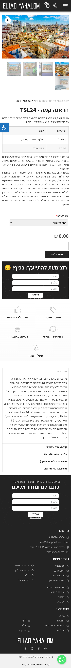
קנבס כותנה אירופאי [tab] (56, 447)
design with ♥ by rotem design (35, 664)
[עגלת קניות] (48, 5)
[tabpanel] (35, 409)
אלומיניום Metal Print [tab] (55, 454)
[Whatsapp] (26, 648)
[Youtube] (45, 648)
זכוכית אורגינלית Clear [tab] (55, 468)
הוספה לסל (57, 254)
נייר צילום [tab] (62, 371)
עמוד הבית (63, 101)
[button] (65, 5)
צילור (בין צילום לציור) (45, 101)
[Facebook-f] (38, 648)
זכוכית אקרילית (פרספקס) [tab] (53, 461)
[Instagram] (32, 648)
